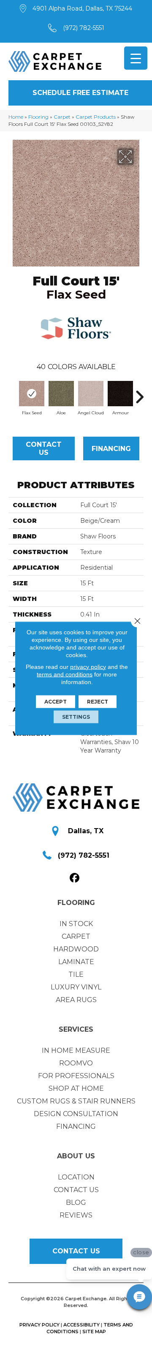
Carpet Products (96, 117)
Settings (76, 716)
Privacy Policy (39, 1325)
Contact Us (44, 448)
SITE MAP (94, 1331)
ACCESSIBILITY (81, 1325)
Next (139, 393)
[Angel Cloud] (91, 393)
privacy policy (88, 666)
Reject (97, 701)
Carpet (62, 117)
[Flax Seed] (31, 393)
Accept (55, 701)
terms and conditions (64, 674)
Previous (12, 393)
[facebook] (75, 878)
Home (15, 117)
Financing (111, 449)
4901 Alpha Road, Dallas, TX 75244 (82, 8)
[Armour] (120, 393)
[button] (80, 93)
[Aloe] (61, 393)
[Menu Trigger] (135, 58)
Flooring (38, 117)
